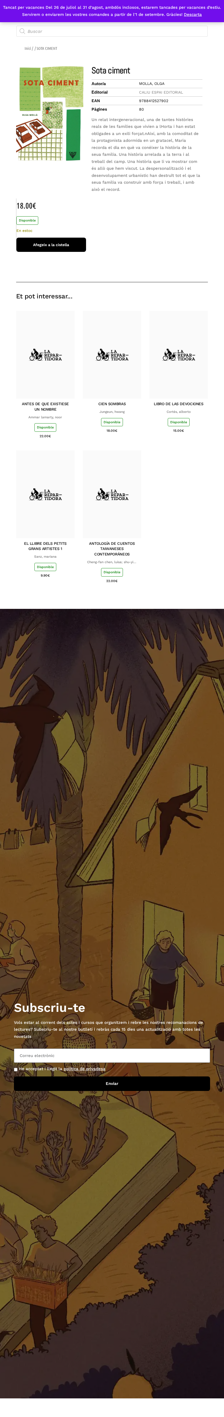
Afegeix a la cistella (51, 245)
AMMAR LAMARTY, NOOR (45, 417)
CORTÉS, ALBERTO (179, 412)
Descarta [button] (193, 14)
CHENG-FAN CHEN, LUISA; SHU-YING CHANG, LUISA (112, 562)
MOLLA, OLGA (151, 83)
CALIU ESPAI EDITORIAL (161, 92)
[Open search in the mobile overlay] (112, 31)
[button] (165, 266)
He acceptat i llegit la (62, 1068)
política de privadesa (84, 1068)
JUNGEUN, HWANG (112, 412)
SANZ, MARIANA (45, 556)
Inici (28, 48)
